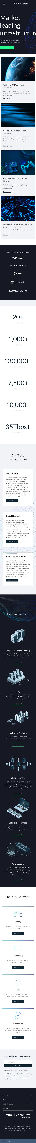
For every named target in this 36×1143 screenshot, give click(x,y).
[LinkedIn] (22, 1121)
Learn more (17, 662)
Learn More (11, 500)
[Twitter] (20, 1121)
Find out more (7, 98)
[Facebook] (18, 1121)
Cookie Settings (6, 1141)
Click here (24, 1078)
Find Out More (7, 146)
